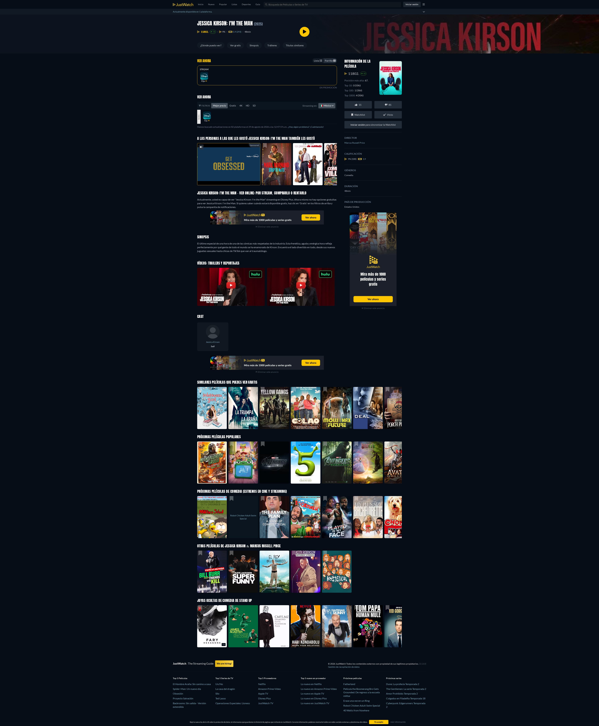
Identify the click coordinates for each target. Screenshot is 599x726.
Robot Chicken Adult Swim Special (361, 705)
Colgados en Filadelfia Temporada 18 (405, 698)
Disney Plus (264, 698)
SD (254, 105)
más (231, 178)
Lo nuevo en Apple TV (312, 693)
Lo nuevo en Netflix (311, 684)
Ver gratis (235, 45)
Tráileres (272, 45)
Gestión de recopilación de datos (344, 667)
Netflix (262, 684)
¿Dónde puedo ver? (210, 45)
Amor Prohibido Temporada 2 (402, 693)
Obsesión (178, 693)
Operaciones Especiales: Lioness (232, 703)
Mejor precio (219, 105)
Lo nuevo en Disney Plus (314, 698)
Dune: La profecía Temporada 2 (402, 684)
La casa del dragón (225, 688)
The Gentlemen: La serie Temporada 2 (406, 688)
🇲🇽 (326, 105)
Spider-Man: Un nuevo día (187, 688)
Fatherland (349, 684)
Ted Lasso (220, 698)
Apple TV (263, 693)
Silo (217, 693)
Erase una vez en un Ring (356, 700)
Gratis (232, 105)
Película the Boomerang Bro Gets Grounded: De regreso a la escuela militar (361, 692)
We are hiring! (224, 663)
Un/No (219, 684)
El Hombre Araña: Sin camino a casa (192, 684)
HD (247, 105)
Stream (204, 69)
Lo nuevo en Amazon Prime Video (319, 688)
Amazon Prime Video (269, 688)
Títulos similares (295, 45)
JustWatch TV (265, 703)
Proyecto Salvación (183, 698)
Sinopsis (254, 45)
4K (240, 105)
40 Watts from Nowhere (356, 710)
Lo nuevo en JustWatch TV (315, 703)
